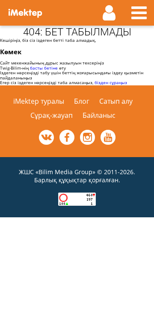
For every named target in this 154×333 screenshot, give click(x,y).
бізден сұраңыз (111, 82)
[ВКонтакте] (46, 137)
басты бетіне (44, 68)
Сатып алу (116, 101)
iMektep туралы (38, 101)
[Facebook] (66, 137)
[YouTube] (108, 137)
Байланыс (99, 115)
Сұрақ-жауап (51, 115)
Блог (81, 101)
